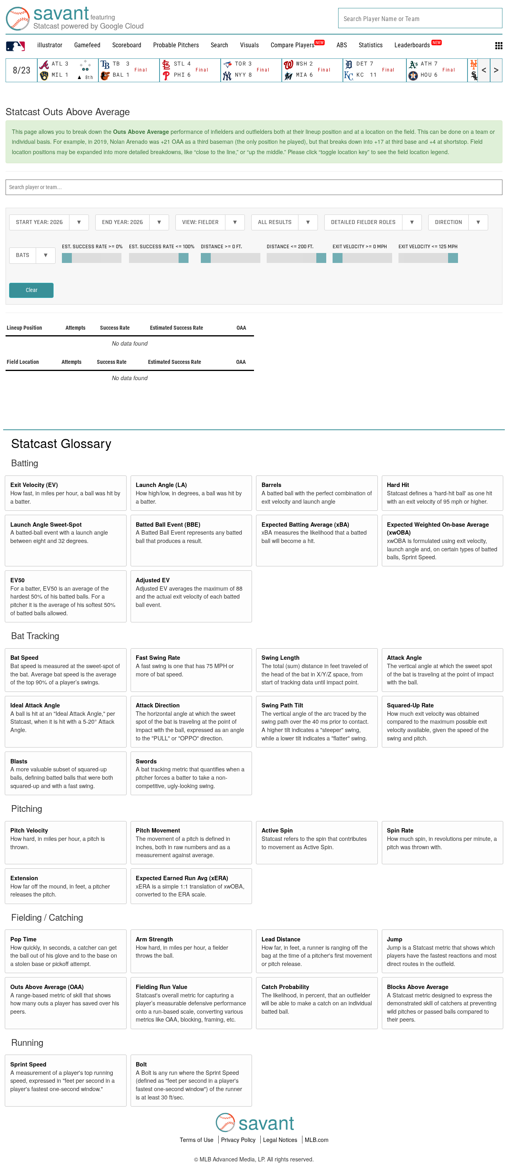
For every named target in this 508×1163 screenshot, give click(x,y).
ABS (342, 45)
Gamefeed (87, 45)
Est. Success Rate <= (161, 246)
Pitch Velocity (29, 830)
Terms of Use (197, 1140)
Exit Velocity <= (428, 246)
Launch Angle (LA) (161, 485)
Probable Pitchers (176, 45)
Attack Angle (404, 657)
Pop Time (23, 939)
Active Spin (277, 830)
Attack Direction (158, 705)
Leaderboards (417, 45)
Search (219, 45)
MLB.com (317, 1140)
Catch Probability (285, 987)
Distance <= (290, 246)
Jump (394, 939)
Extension (24, 878)
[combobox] (420, 18)
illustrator (49, 45)
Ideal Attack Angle (35, 705)
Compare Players (292, 45)
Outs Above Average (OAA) (47, 987)
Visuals (249, 45)
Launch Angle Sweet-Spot (46, 524)
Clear (31, 290)
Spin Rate (400, 830)
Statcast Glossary (61, 442)
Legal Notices (281, 1140)
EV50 (17, 580)
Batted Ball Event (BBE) (168, 524)
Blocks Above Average (417, 987)
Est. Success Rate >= (92, 246)
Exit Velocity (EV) (34, 485)
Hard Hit (398, 485)
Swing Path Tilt (282, 705)
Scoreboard (126, 45)
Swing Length (281, 657)
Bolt (141, 1064)
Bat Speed (24, 657)
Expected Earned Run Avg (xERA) (182, 878)
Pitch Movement (158, 830)
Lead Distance (281, 939)
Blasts (18, 761)
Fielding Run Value (161, 987)
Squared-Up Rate (410, 705)
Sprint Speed (28, 1064)
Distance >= (221, 246)
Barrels (271, 485)
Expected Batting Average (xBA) (305, 524)
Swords (146, 761)
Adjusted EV (153, 580)
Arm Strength (154, 939)
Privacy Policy (239, 1140)
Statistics (371, 45)
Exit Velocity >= (360, 246)
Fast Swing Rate (158, 657)
